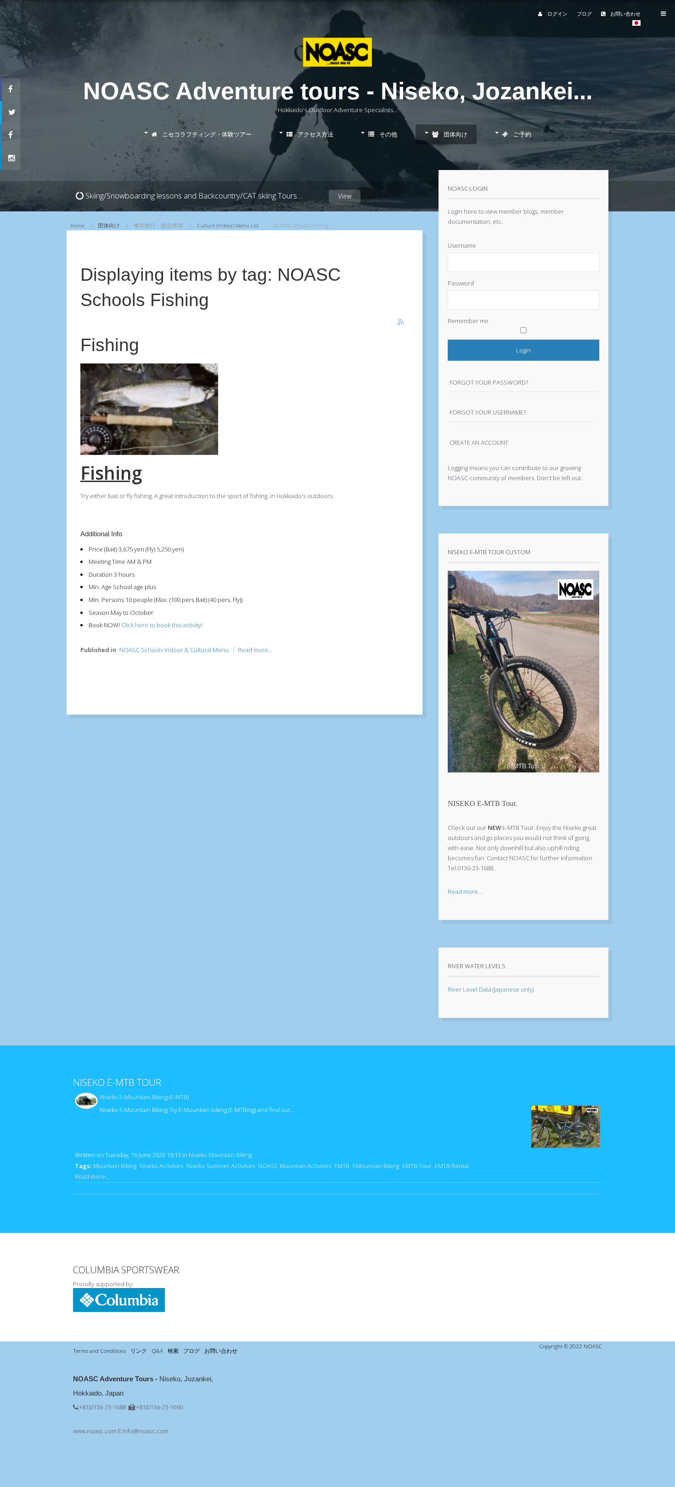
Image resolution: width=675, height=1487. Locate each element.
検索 (173, 1350)
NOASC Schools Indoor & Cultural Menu (174, 650)
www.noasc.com (95, 1431)
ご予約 (521, 134)
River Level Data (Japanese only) (491, 989)
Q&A (157, 1350)
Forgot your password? (489, 382)
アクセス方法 (314, 134)
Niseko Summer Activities (220, 1166)
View (344, 196)
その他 (387, 134)
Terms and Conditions (99, 1350)
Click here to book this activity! (161, 625)
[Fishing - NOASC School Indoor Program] (149, 452)
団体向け (454, 134)
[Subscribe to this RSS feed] (401, 322)
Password (461, 283)
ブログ (584, 13)
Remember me (468, 321)
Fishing (109, 345)
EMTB (341, 1166)
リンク (138, 1350)
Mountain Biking (114, 1166)
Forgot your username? (488, 412)
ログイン (557, 13)
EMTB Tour (417, 1166)
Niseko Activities (161, 1166)
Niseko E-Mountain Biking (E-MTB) (144, 1097)
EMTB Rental (452, 1166)
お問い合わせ (625, 13)
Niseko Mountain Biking (220, 1155)
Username (462, 245)
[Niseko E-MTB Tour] (523, 779)
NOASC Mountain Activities (294, 1166)
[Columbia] (119, 1309)
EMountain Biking (376, 1166)
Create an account (479, 442)
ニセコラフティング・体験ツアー (206, 134)
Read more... (255, 650)
